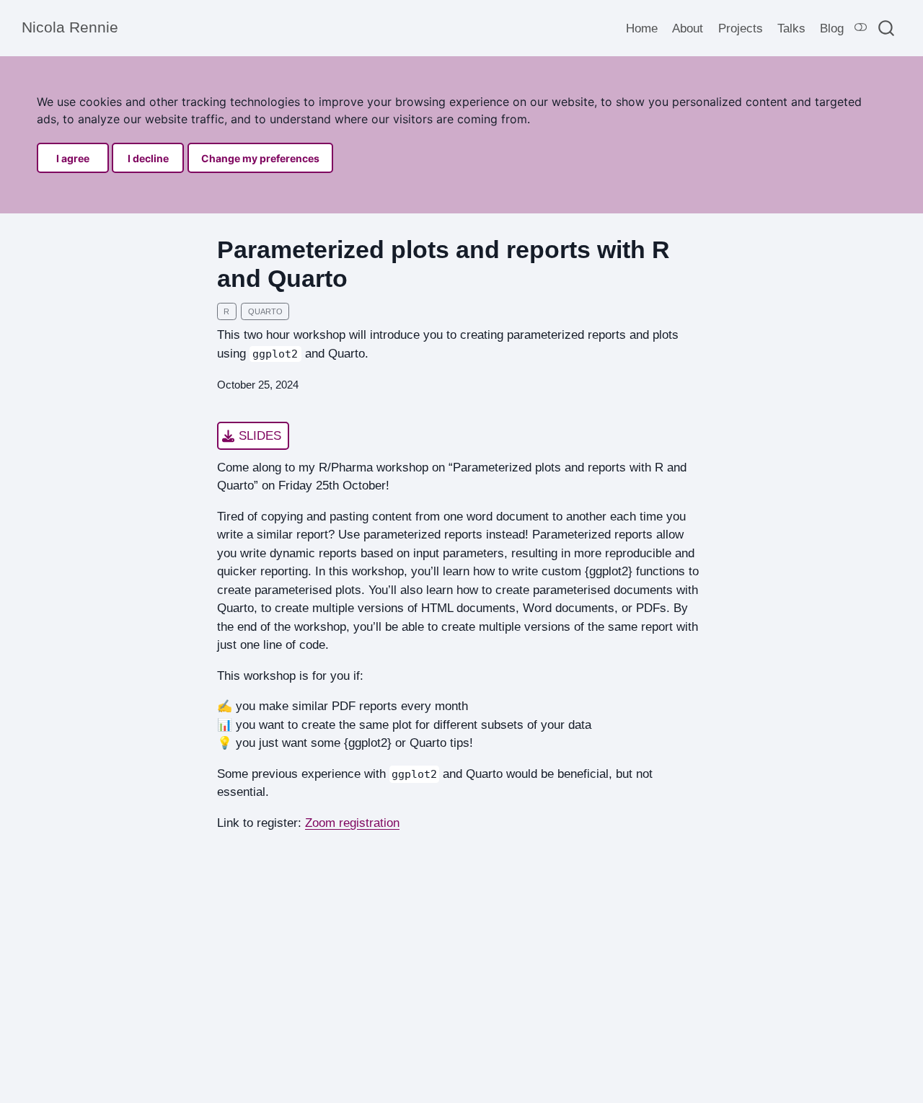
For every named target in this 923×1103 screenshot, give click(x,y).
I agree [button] (72, 158)
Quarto (265, 311)
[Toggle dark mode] (861, 28)
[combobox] (887, 27)
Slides (260, 436)
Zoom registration (352, 823)
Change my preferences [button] (260, 158)
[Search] (886, 27)
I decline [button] (148, 158)
